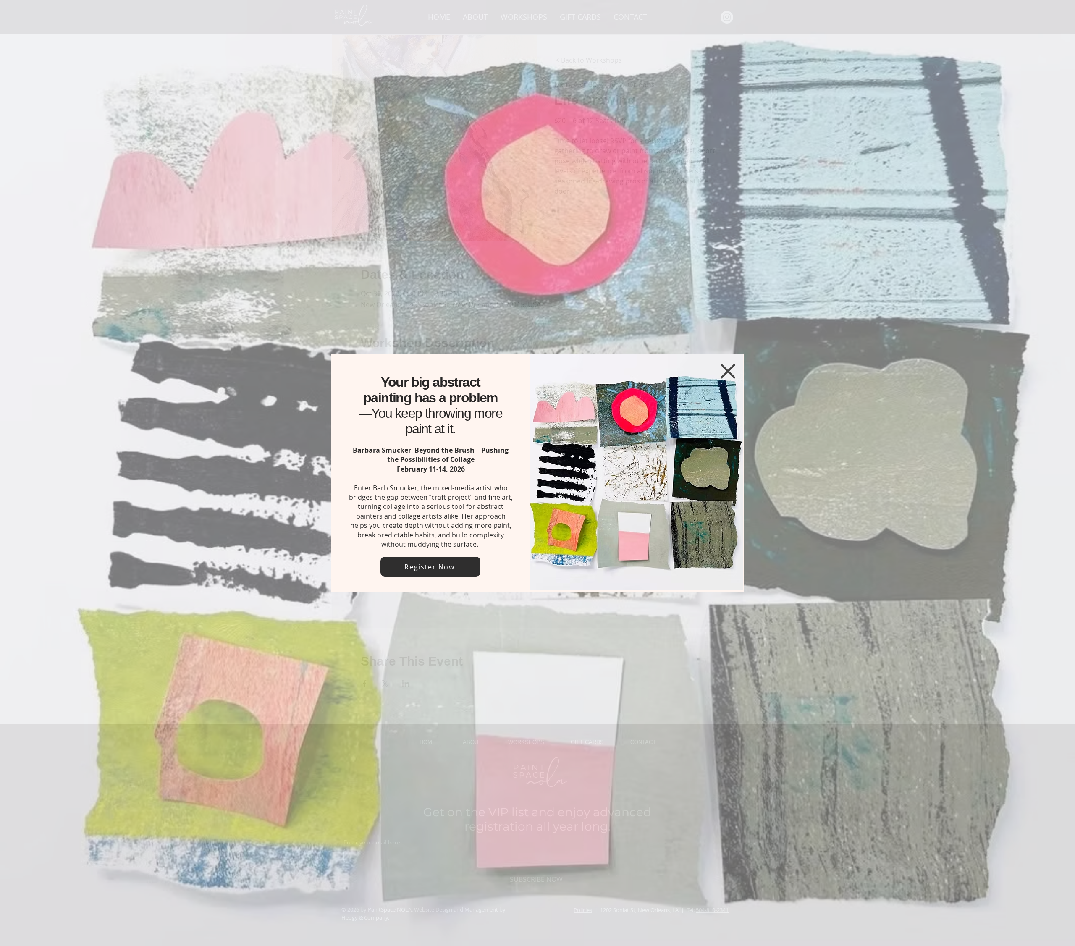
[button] (728, 371)
